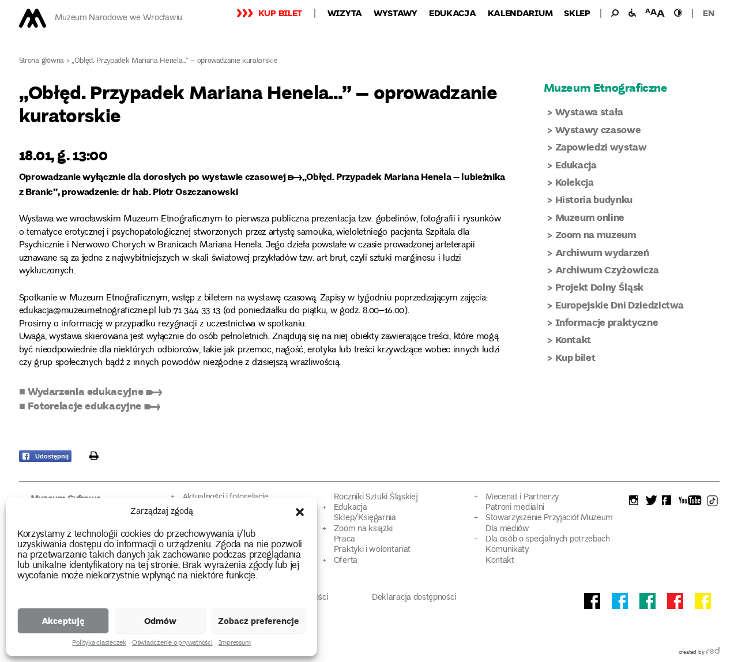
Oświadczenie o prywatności (172, 644)
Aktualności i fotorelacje (225, 497)
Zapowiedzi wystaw (601, 147)
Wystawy (395, 12)
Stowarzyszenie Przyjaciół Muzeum (549, 518)
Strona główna (42, 61)
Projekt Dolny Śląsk (599, 287)
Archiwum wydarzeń (602, 252)
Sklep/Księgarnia (365, 518)
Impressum (235, 644)
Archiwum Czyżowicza (607, 269)
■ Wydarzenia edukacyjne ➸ (90, 390)
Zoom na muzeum (596, 234)
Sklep (577, 12)
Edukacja (452, 12)
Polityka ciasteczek (99, 644)
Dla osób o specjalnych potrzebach (547, 539)
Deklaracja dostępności (413, 597)
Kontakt (573, 339)
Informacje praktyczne (606, 322)
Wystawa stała (589, 111)
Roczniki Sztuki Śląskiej (376, 497)
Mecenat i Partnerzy (522, 497)
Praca (344, 539)
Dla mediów (507, 529)
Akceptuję (63, 620)
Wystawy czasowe (598, 129)
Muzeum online (590, 217)
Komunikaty (507, 550)
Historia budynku (594, 199)
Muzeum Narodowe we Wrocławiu (118, 18)
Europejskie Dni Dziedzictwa (619, 305)
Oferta (345, 561)
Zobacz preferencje (258, 620)
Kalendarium (520, 12)
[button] (300, 512)
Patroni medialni (514, 508)
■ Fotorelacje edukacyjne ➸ (89, 405)
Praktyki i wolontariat (372, 550)
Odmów (160, 620)
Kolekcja (574, 182)
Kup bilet (280, 12)
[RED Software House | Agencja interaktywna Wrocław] (713, 652)
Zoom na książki (363, 529)
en (708, 12)
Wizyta (344, 12)
